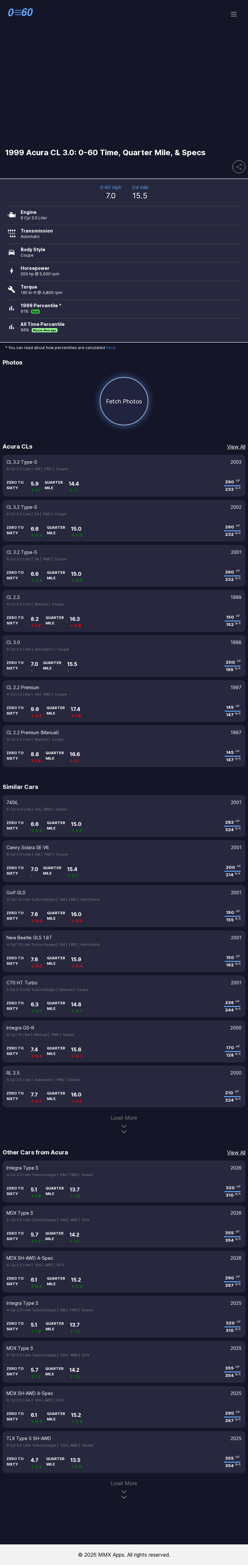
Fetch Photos (124, 401)
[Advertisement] (124, 91)
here (110, 347)
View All (236, 446)
